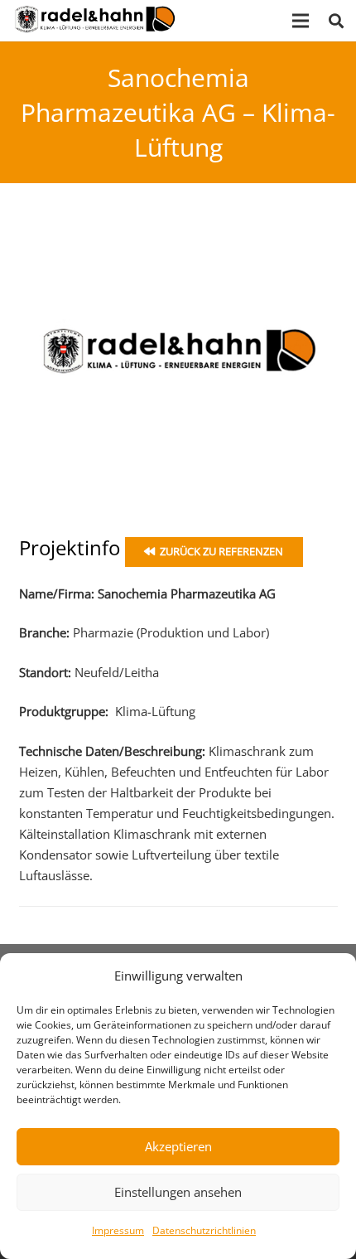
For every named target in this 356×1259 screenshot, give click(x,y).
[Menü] (300, 20)
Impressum (118, 1230)
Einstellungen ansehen (178, 1192)
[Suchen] (336, 20)
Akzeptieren (178, 1146)
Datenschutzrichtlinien (204, 1230)
